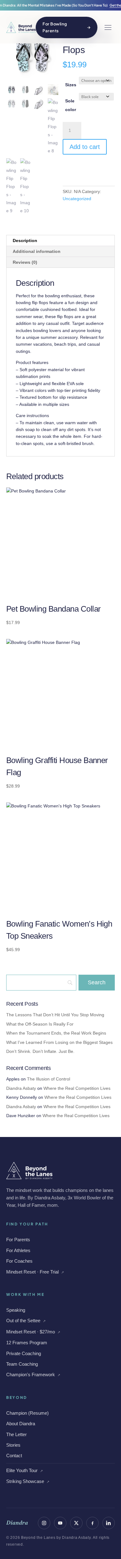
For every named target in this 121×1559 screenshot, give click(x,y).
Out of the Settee (26, 1320)
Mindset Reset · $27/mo (33, 1331)
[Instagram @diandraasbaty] (44, 1523)
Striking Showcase (27, 1481)
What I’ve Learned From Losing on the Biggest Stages (59, 1042)
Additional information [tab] (36, 251)
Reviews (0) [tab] (25, 262)
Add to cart (84, 146)
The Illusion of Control (48, 1078)
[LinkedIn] (108, 1523)
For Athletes (18, 1250)
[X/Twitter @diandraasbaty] (76, 1523)
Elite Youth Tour (24, 1470)
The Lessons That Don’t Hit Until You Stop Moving (55, 1014)
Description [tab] (25, 240)
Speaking (15, 1310)
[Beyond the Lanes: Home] (21, 27)
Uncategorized (77, 198)
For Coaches (19, 1261)
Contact (14, 1455)
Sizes (70, 84)
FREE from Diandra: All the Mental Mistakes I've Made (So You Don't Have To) (60, 5)
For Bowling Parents (67, 27)
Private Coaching (23, 1353)
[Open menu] (108, 27)
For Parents (18, 1239)
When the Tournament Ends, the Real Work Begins (56, 1033)
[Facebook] (92, 1523)
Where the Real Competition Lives (76, 1088)
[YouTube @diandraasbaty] (60, 1523)
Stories (13, 1445)
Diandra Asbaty (21, 1088)
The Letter (16, 1434)
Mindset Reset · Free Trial (35, 1271)
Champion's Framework (33, 1374)
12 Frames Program (26, 1342)
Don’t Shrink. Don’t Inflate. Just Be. (40, 1051)
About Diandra (20, 1423)
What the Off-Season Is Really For (40, 1024)
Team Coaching (22, 1364)
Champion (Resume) (27, 1413)
